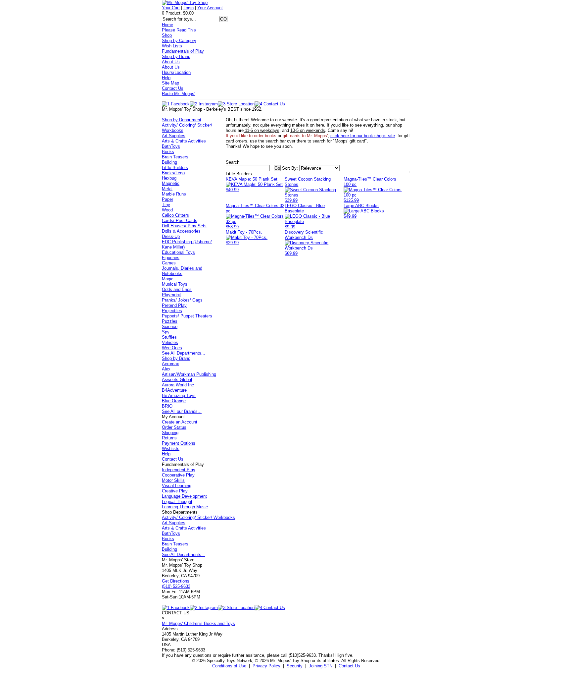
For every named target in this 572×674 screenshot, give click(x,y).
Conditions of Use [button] (229, 665)
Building (169, 162)
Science (169, 326)
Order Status (174, 427)
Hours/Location (176, 72)
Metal (167, 188)
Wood (167, 209)
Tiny (166, 204)
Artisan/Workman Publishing (189, 374)
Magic (167, 278)
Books (168, 151)
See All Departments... (183, 353)
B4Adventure (174, 390)
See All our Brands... (182, 411)
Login (188, 7)
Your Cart (171, 7)
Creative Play (175, 490)
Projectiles (172, 310)
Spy (165, 331)
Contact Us (172, 88)
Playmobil (171, 294)
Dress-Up (171, 236)
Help (166, 77)
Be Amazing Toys (179, 395)
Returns (169, 437)
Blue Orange (174, 400)
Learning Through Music (185, 506)
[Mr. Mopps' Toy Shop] (185, 2)
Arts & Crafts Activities (184, 141)
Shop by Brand (176, 56)
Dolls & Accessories (181, 231)
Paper (167, 199)
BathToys (171, 146)
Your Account (210, 7)
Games (169, 262)
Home (167, 24)
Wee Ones (172, 347)
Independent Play (178, 469)
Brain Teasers (175, 156)
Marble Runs (174, 194)
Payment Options (178, 443)
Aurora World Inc (178, 384)
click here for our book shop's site (362, 135)
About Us (171, 61)
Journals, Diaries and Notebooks (182, 271)
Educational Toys (178, 252)
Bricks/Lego (173, 172)
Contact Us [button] (349, 665)
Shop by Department (181, 119)
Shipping (170, 432)
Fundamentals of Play (183, 51)
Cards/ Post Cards (179, 220)
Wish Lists (172, 45)
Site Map (170, 83)
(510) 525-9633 (176, 586)
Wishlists (170, 448)
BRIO (167, 406)
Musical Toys (174, 284)
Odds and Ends (177, 289)
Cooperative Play (178, 475)
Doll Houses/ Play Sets (184, 225)
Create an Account (179, 422)
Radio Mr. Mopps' (178, 93)
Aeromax (170, 363)
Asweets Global (177, 379)
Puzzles (169, 321)
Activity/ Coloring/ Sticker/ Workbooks (198, 517)
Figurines (170, 257)
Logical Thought (177, 501)
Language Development (184, 496)
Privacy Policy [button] (266, 665)
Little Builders (175, 167)
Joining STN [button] (320, 665)
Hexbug (169, 178)
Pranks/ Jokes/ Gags (182, 300)
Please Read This (179, 30)
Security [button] (295, 665)
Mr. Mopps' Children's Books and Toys (198, 623)
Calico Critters (175, 215)
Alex (166, 368)
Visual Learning (176, 485)
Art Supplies (173, 135)
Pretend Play (174, 305)
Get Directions (175, 581)
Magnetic (170, 183)
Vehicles (170, 342)
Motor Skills (173, 480)
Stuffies (169, 337)
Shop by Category (179, 40)
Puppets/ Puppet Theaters (187, 315)
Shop (167, 35)
